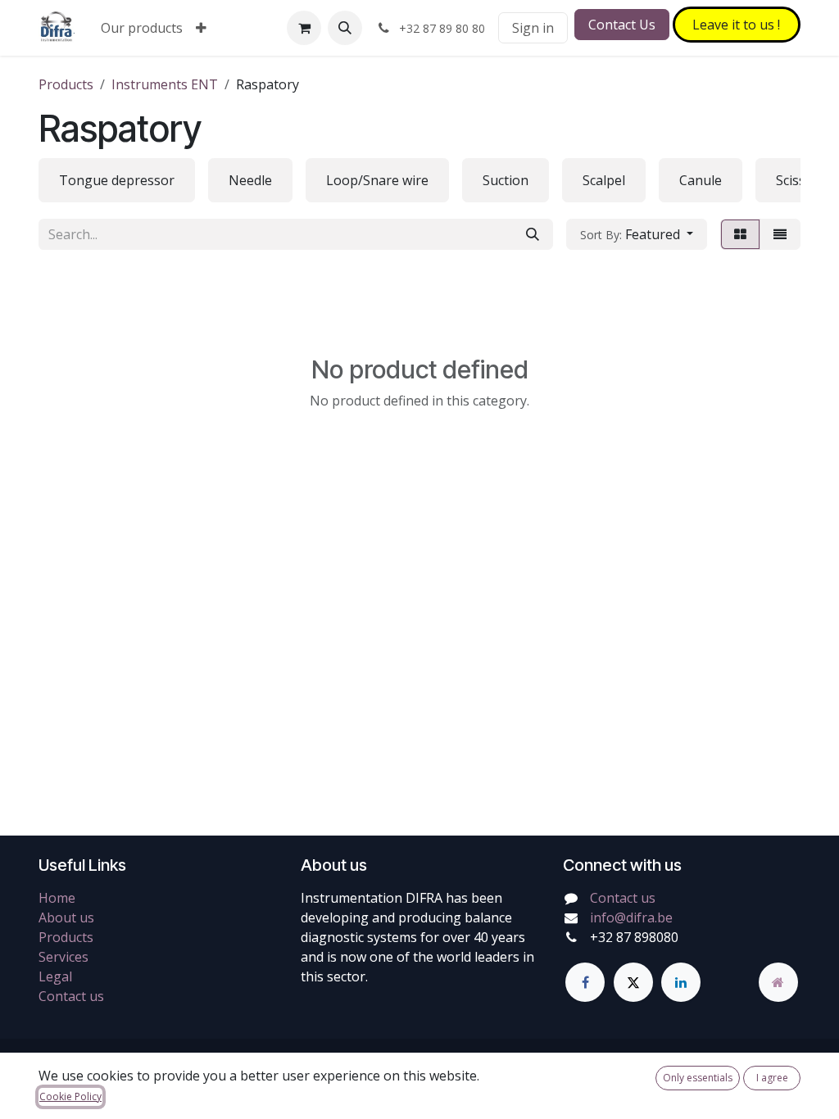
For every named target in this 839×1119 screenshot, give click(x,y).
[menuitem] (141, 27)
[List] (780, 234)
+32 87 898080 (634, 937)
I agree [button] (772, 1078)
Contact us (71, 996)
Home (57, 898)
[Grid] (740, 234)
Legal (55, 976)
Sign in (533, 28)
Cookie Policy (70, 1096)
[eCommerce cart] (304, 28)
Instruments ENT (164, 84)
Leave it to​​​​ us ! (736, 25)
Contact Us (621, 25)
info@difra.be (631, 917)
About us (66, 917)
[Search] (532, 234)
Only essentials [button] (697, 1078)
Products (66, 84)
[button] (345, 28)
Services (63, 957)
